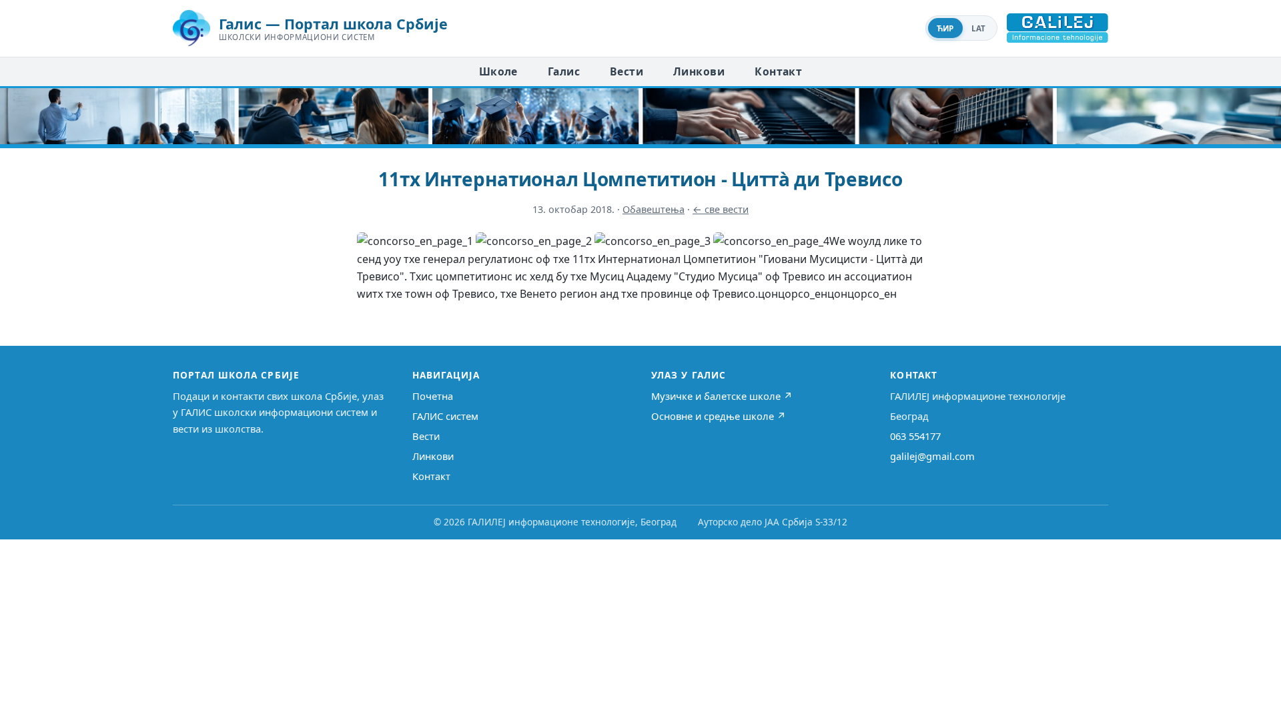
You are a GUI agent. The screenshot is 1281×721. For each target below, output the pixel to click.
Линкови (699, 71)
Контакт (778, 71)
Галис (564, 71)
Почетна (432, 396)
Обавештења (653, 209)
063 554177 (915, 436)
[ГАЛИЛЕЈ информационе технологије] (1057, 28)
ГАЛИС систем (445, 416)
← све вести (721, 209)
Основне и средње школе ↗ (718, 416)
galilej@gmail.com (932, 456)
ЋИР (945, 28)
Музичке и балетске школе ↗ (722, 396)
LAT (978, 28)
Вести (626, 71)
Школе (498, 71)
